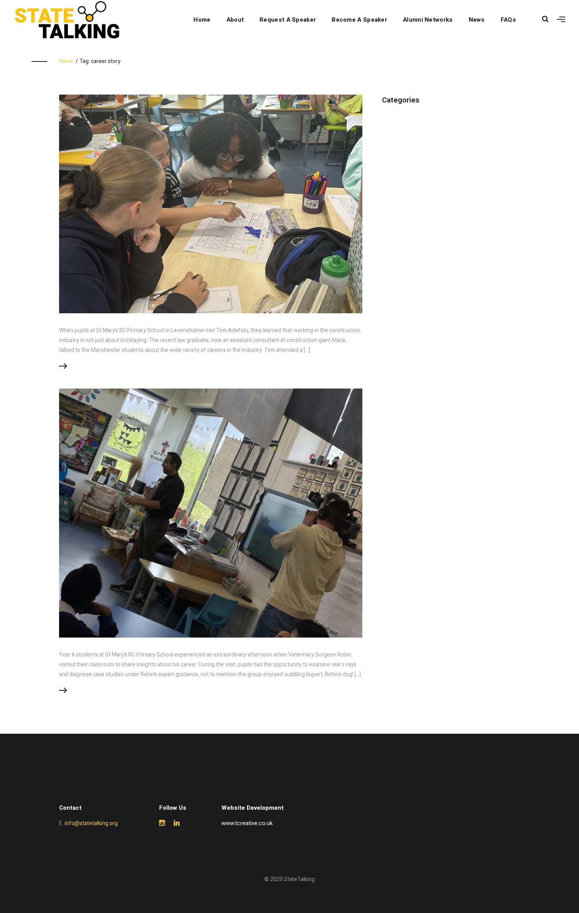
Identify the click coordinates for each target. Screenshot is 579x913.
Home (201, 19)
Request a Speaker (288, 19)
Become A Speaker (359, 19)
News (477, 19)
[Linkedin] (177, 823)
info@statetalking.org (91, 823)
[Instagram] (162, 823)
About (235, 19)
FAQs (508, 19)
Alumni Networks (428, 19)
